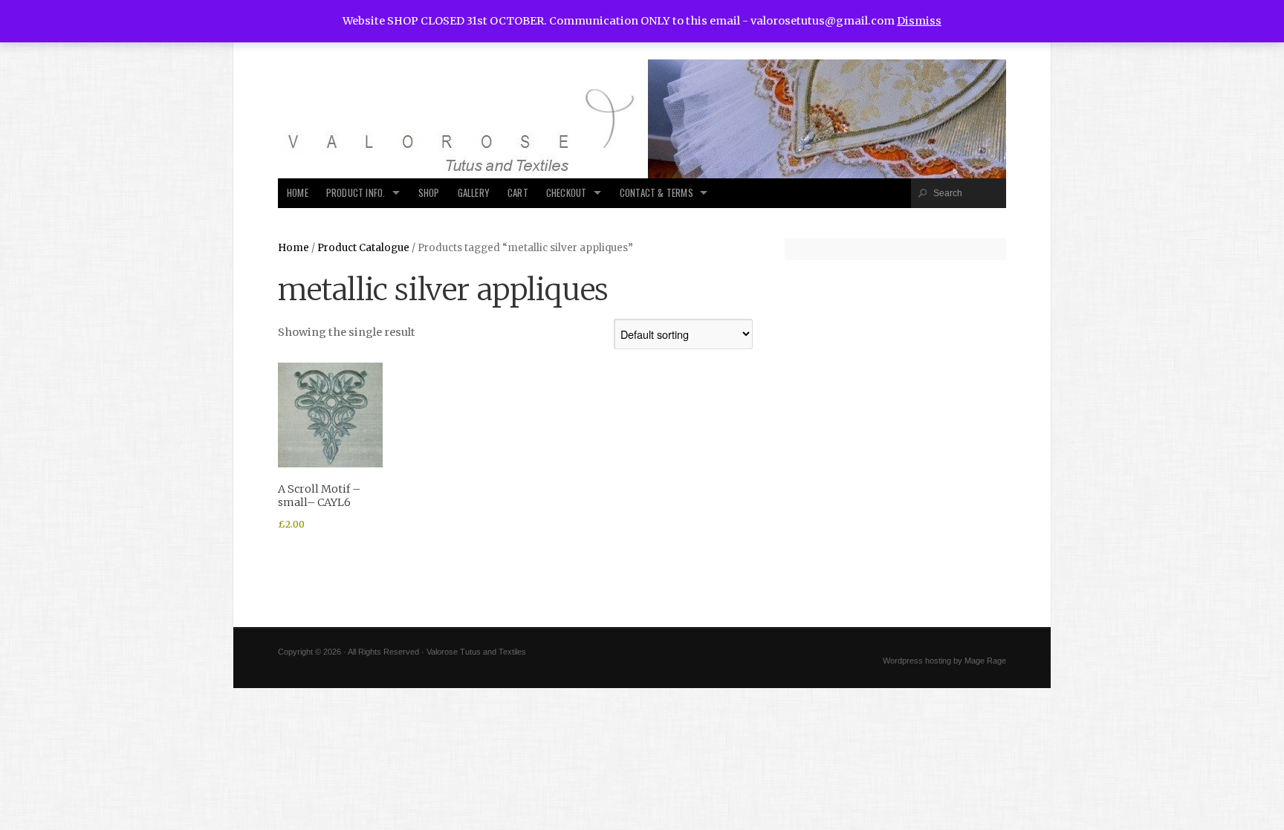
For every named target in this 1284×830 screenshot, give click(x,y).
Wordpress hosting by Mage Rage (944, 660)
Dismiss (919, 20)
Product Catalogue (363, 247)
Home (297, 193)
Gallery (474, 193)
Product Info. (356, 193)
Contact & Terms (656, 193)
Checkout (566, 193)
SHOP (429, 193)
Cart (518, 193)
